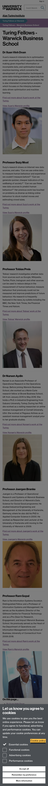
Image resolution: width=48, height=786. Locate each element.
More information (24, 781)
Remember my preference (24, 775)
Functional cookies (18, 749)
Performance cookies (20, 761)
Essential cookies (18, 744)
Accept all (24, 769)
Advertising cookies (19, 755)
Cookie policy (38, 740)
